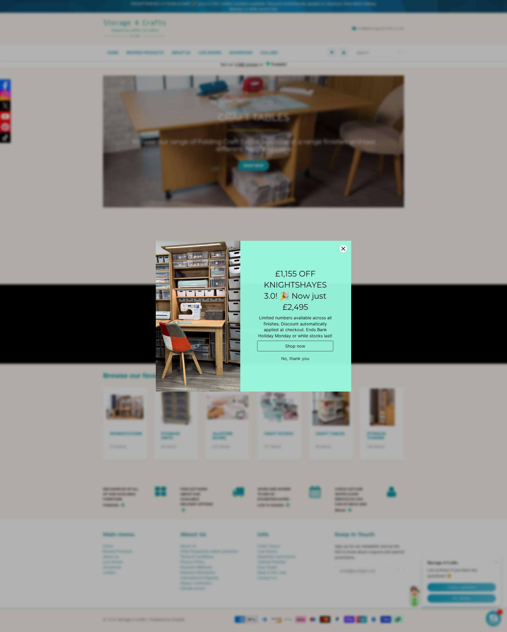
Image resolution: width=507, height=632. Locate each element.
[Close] (343, 248)
